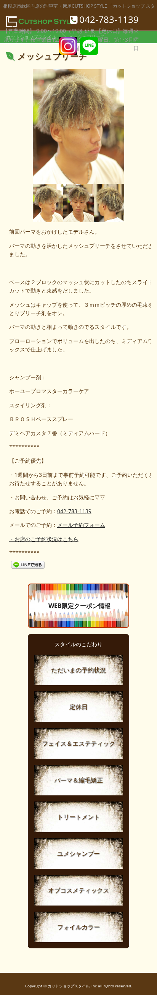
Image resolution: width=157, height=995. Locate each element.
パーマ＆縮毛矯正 (78, 780)
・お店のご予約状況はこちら (43, 539)
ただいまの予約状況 (78, 670)
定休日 (78, 706)
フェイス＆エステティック (78, 743)
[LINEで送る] (28, 564)
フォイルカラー (78, 927)
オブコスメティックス (78, 890)
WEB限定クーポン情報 (79, 606)
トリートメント (78, 817)
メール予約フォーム (81, 524)
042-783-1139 (74, 511)
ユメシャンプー (78, 853)
